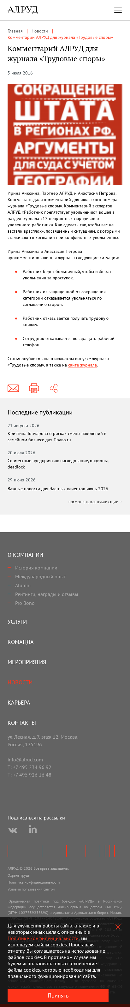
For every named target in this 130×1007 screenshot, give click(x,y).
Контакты (22, 722)
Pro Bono (25, 602)
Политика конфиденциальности (34, 882)
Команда (21, 642)
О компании (25, 554)
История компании (36, 567)
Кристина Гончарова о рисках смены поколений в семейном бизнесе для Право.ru (57, 437)
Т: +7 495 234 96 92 (29, 767)
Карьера (19, 702)
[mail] (13, 388)
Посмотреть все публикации (94, 502)
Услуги (17, 621)
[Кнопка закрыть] (118, 926)
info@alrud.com (25, 759)
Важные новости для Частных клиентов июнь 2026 (58, 489)
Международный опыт (40, 576)
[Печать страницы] (34, 388)
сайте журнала (82, 365)
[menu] (118, 10)
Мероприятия (27, 662)
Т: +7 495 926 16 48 (29, 775)
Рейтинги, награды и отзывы (46, 594)
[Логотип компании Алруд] (23, 10)
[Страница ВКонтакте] (13, 830)
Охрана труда (19, 875)
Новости (20, 682)
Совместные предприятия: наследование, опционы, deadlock (58, 464)
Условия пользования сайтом (31, 889)
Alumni (23, 585)
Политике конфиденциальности (43, 938)
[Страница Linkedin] (33, 830)
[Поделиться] (53, 388)
